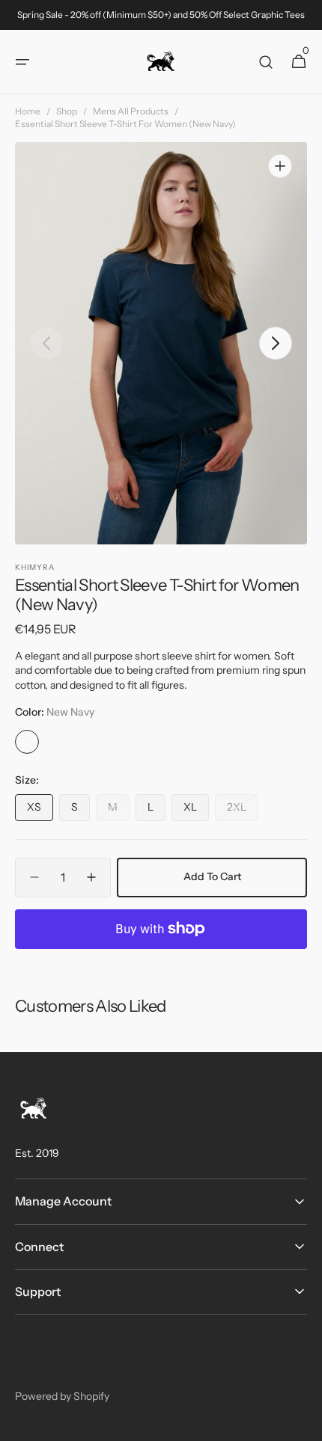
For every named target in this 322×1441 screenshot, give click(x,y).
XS (40, 810)
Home (27, 111)
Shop (66, 111)
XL (196, 810)
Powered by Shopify (62, 1396)
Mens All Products (130, 111)
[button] (22, 62)
